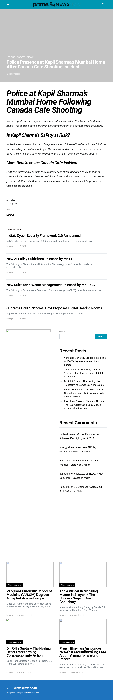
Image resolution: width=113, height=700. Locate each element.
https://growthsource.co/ (72, 473)
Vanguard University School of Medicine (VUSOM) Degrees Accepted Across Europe (85, 361)
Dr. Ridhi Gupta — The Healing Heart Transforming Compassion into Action (84, 383)
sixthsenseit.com (32, 693)
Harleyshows (66, 434)
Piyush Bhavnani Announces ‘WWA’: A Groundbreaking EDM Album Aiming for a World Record (84, 393)
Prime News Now (20, 57)
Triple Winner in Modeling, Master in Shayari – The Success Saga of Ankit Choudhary (83, 373)
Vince (62, 460)
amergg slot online (69, 447)
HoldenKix (64, 487)
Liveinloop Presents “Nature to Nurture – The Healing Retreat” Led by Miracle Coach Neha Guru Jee (85, 405)
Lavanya (10, 215)
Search (62, 331)
